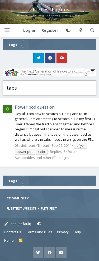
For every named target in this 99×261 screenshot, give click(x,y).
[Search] (92, 30)
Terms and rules (39, 232)
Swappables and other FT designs (42, 157)
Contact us (12, 232)
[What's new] (80, 30)
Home (9, 240)
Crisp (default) (19, 223)
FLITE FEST (49, 208)
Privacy (63, 232)
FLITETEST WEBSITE (21, 208)
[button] (7, 30)
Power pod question (35, 107)
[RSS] (20, 240)
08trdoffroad (25, 145)
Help (77, 232)
